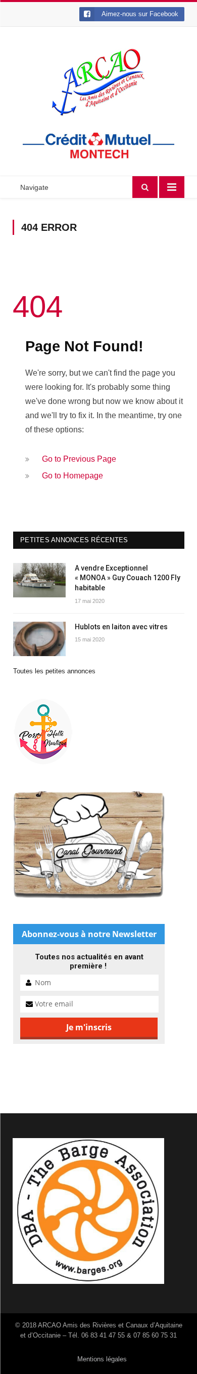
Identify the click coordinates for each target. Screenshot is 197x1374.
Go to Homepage (72, 475)
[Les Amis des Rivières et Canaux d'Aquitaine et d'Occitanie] (98, 82)
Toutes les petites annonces (54, 671)
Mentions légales (102, 1359)
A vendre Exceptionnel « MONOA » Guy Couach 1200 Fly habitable (127, 578)
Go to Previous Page (79, 459)
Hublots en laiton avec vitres (121, 627)
